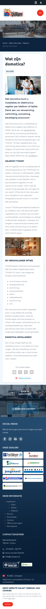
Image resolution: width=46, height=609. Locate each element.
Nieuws (26, 43)
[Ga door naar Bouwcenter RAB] (13, 486)
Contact (10, 520)
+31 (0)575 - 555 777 (13, 549)
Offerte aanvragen (14, 523)
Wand (13, 508)
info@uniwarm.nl (12, 557)
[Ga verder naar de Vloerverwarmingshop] (33, 478)
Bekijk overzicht (25, 378)
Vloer (13, 505)
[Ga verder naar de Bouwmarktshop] (13, 478)
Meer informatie (15, 43)
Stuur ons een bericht (14, 553)
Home (5, 43)
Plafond (14, 511)
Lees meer (11, 598)
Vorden (13, 543)
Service (10, 514)
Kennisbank (12, 526)
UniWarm (32, 156)
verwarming (29, 130)
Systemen (11, 502)
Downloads (11, 517)
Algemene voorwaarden (13, 580)
